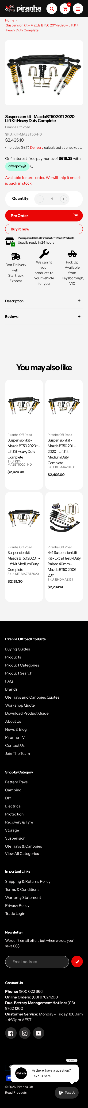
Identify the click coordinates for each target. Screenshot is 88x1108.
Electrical (13, 806)
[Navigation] (78, 8)
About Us (13, 721)
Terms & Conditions (22, 889)
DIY (8, 798)
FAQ (9, 681)
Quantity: (21, 198)
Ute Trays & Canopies (23, 846)
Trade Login (15, 913)
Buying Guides (17, 649)
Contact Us (15, 745)
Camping (13, 790)
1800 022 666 (31, 991)
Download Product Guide (27, 713)
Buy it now (20, 229)
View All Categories (22, 853)
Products (13, 657)
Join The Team (17, 753)
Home (9, 20)
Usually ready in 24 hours (36, 242)
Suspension (15, 838)
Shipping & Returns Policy (27, 881)
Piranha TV (15, 737)
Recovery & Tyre (19, 822)
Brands (11, 689)
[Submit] (77, 961)
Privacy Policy (17, 905)
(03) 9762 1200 (45, 997)
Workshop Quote (20, 705)
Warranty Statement (23, 897)
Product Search (18, 673)
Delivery (36, 147)
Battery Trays (16, 782)
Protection (14, 814)
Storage (12, 830)
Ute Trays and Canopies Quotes (32, 697)
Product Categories (22, 665)
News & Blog (16, 729)
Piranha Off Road (17, 127)
